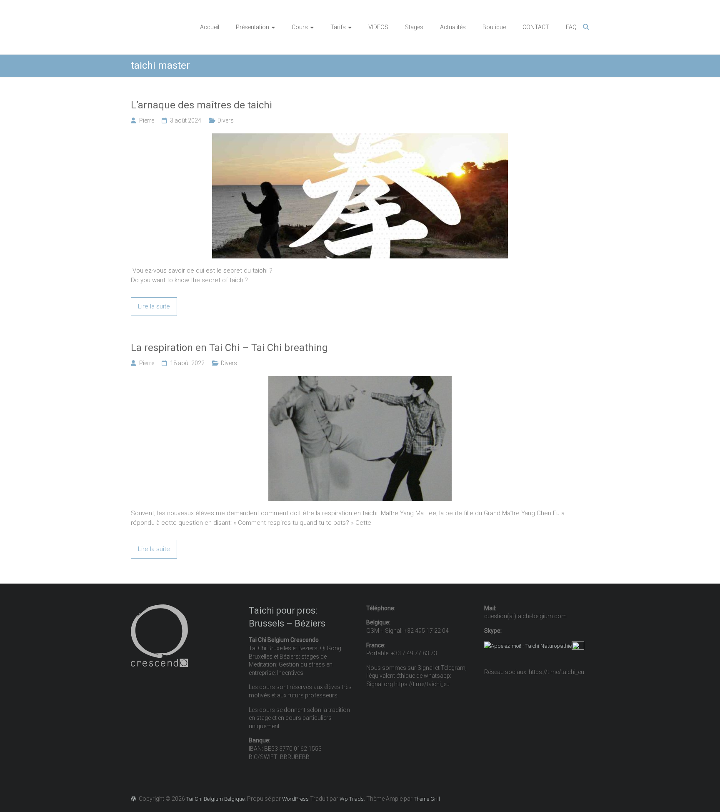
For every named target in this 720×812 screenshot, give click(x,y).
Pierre (146, 120)
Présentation (252, 27)
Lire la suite (154, 306)
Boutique (494, 27)
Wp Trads (352, 799)
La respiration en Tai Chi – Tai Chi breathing (229, 347)
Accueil (209, 27)
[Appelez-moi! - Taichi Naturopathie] (528, 646)
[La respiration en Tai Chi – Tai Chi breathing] (360, 380)
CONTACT (535, 27)
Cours (300, 27)
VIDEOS (378, 27)
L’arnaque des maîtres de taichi (201, 105)
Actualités (453, 27)
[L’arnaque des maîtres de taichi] (360, 138)
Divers (226, 120)
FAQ (571, 27)
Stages (414, 27)
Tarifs (338, 27)
